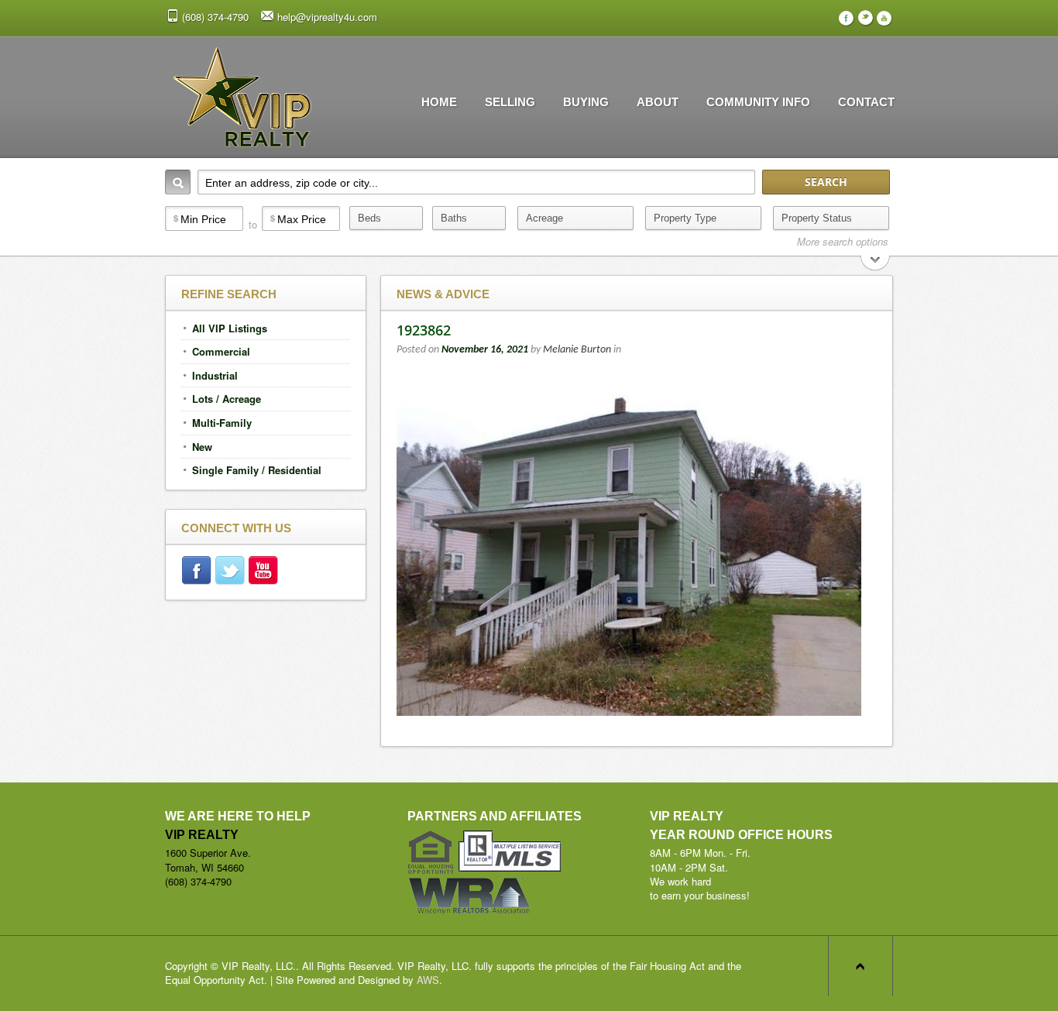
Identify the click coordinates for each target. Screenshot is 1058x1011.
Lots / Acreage (226, 398)
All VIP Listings (229, 328)
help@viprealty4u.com (327, 16)
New (202, 446)
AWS (428, 979)
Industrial (215, 375)
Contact (866, 101)
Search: (178, 182)
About (657, 101)
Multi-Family (222, 422)
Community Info (758, 101)
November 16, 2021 (484, 350)
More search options (842, 242)
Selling (510, 101)
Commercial (221, 351)
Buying (586, 101)
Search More (875, 264)
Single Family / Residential (256, 470)
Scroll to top (860, 966)
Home (439, 101)
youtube (264, 572)
